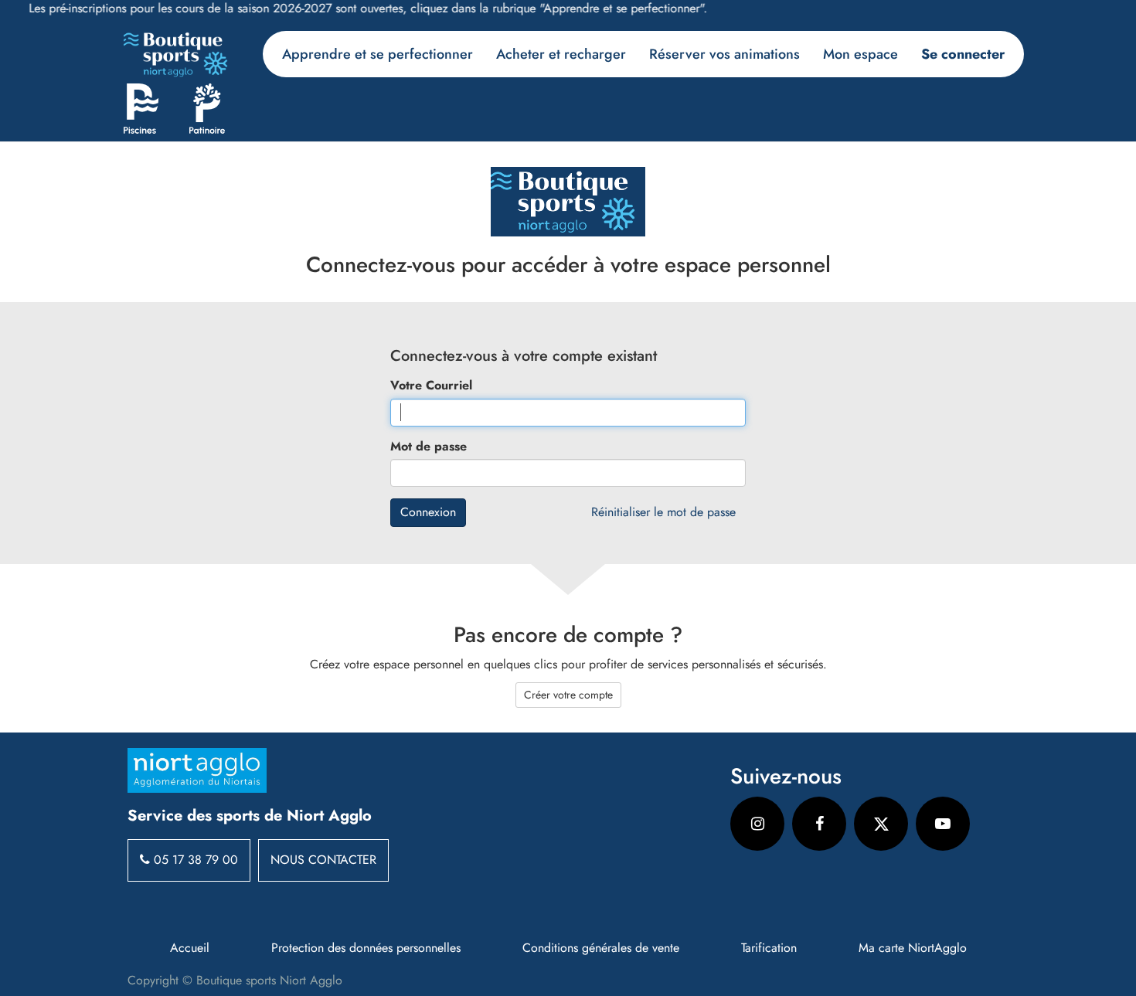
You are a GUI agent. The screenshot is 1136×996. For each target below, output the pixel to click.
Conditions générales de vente (600, 948)
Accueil (189, 948)
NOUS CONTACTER (323, 860)
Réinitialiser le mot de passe (663, 512)
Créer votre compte (568, 694)
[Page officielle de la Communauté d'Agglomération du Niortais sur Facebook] (819, 824)
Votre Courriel (431, 385)
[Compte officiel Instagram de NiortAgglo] (757, 824)
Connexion (428, 512)
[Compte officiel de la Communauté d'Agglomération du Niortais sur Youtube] (943, 824)
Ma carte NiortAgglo (913, 948)
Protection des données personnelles (366, 948)
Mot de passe (428, 446)
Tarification (769, 948)
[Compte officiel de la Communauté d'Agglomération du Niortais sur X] (881, 824)
